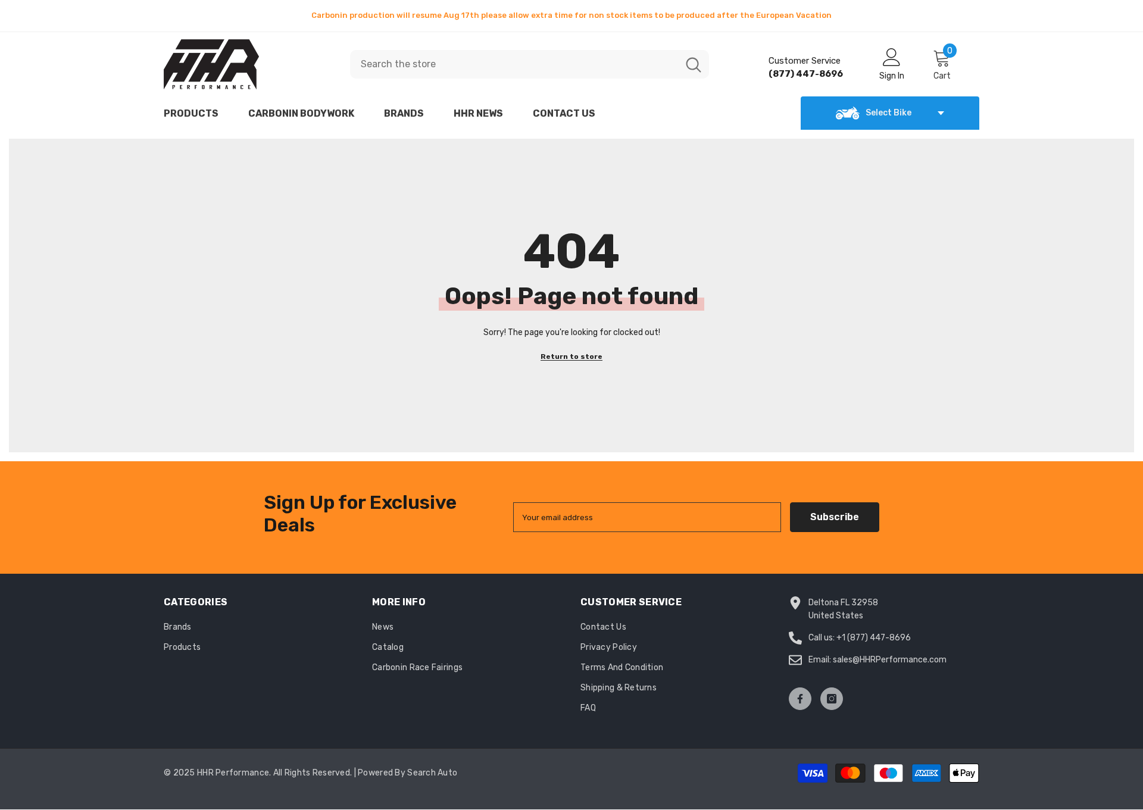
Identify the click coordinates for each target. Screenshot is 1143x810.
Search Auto (432, 773)
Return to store (571, 356)
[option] (571, 15)
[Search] (529, 64)
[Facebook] (800, 698)
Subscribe (834, 517)
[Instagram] (831, 698)
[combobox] (514, 64)
